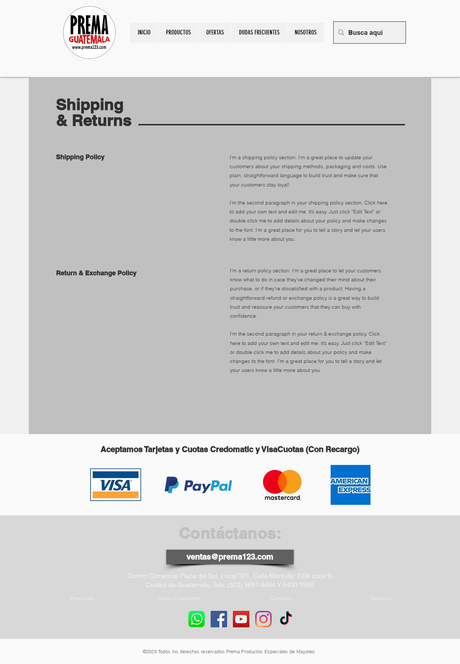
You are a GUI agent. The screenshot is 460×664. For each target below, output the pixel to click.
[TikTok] (285, 619)
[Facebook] (219, 619)
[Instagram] (263, 619)
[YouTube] (241, 619)
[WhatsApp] (196, 619)
